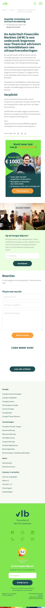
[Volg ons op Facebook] (12, 532)
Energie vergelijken (9, 398)
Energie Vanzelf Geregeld (11, 394)
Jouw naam (6, 295)
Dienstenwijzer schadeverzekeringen (16, 453)
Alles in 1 (5, 480)
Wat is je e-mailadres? (9, 303)
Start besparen (22, 191)
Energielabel (7, 413)
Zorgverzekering (8, 441)
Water (4, 458)
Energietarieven (8, 401)
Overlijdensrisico (8, 438)
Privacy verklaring (7, 595)
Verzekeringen (8, 422)
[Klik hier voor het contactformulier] (32, 539)
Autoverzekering (8, 430)
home (4, 10)
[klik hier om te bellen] (12, 539)
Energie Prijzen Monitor (11, 416)
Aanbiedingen (7, 492)
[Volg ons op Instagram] (22, 532)
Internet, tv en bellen (10, 472)
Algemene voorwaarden (9, 593)
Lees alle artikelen (22, 369)
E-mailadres (10, 254)
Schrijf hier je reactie (9, 311)
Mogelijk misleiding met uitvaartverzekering (26, 11)
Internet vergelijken (9, 477)
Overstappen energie (10, 405)
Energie (5, 389)
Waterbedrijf (7, 463)
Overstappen (7, 488)
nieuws (12, 10)
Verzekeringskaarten (10, 445)
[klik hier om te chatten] (22, 539)
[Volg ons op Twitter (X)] (32, 532)
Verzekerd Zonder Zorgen (11, 426)
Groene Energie (8, 409)
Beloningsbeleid (8, 449)
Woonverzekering (9, 434)
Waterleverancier (8, 467)
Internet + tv (7, 484)
